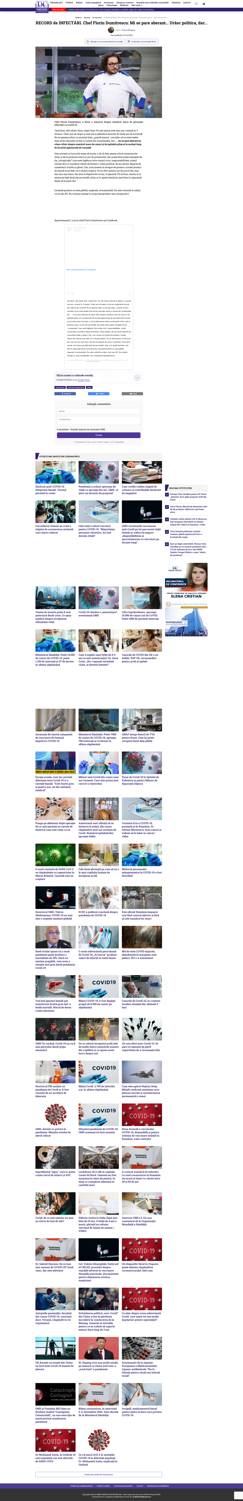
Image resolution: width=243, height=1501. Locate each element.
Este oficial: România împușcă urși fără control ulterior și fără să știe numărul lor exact (140, 915)
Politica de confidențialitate (81, 1486)
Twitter (101, 394)
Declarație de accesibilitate (158, 1486)
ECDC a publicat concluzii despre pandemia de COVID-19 (98, 913)
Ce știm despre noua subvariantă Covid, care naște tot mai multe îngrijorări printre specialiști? (141, 1316)
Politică (69, 2)
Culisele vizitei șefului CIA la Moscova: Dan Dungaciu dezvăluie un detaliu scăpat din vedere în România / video (188, 522)
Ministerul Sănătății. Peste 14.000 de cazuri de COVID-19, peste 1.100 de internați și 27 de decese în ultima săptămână (55, 659)
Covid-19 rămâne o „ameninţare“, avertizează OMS (98, 613)
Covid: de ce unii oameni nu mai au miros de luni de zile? (54, 1219)
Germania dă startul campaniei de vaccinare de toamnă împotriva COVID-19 (53, 738)
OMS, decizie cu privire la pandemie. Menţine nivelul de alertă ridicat (53, 1132)
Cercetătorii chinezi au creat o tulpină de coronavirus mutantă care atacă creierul (54, 529)
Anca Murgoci (128, 30)
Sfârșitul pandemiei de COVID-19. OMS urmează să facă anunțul (98, 1130)
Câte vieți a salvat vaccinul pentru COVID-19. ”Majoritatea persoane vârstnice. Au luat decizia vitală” (97, 530)
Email (134, 394)
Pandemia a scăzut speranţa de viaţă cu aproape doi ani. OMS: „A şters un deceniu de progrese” (98, 490)
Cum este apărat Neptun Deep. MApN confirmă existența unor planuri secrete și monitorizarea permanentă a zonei (141, 1091)
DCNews (42, 7)
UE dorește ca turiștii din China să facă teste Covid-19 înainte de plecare (54, 1366)
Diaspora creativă (124, 2)
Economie (108, 2)
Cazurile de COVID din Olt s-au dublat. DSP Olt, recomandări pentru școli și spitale (140, 658)
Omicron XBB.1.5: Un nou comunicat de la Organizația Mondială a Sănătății (139, 1221)
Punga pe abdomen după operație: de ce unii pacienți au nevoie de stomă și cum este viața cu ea (55, 826)
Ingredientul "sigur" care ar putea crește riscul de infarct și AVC (55, 1173)
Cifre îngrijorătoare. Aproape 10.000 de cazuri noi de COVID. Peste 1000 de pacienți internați (140, 615)
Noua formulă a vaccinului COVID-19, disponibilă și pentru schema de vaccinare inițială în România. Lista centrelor (140, 1133)
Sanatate (87, 17)
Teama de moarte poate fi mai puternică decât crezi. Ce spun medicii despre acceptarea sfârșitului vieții (53, 617)
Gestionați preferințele (123, 1486)
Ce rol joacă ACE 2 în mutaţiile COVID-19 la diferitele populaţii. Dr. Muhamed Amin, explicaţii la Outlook (98, 1459)
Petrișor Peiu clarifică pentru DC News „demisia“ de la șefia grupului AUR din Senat (188, 497)
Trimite (98, 435)
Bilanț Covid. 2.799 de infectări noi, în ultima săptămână (97, 1088)
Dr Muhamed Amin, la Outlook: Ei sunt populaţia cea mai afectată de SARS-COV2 (55, 1458)
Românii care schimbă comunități (152, 2)
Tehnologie (112, 5)
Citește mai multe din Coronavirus (98, 1474)
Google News (84, 380)
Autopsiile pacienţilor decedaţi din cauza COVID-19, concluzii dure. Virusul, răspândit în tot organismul (53, 1318)
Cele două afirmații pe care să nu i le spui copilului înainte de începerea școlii (99, 872)
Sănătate (176, 2)
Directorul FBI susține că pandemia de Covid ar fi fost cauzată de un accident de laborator (52, 1091)
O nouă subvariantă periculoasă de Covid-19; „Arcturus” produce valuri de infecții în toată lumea (98, 955)
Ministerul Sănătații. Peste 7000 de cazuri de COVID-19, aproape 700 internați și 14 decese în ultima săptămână (97, 739)
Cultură (186, 2)
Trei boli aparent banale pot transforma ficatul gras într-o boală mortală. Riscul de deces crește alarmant (53, 1005)
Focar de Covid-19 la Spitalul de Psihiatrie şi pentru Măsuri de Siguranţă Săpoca (140, 780)
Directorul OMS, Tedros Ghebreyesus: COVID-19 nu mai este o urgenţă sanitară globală (53, 915)
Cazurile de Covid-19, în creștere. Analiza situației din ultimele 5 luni (141, 1004)
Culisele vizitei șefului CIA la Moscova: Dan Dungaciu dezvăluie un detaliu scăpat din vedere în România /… (111, 9)
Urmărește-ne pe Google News (143, 41)
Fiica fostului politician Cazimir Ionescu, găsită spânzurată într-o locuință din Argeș (186, 534)
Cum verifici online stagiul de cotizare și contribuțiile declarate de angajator (141, 490)
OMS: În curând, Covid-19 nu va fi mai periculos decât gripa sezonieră (55, 1047)
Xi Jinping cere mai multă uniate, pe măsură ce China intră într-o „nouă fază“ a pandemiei (98, 1366)
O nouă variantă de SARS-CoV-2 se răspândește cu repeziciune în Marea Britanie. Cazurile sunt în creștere (54, 874)
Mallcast (124, 5)
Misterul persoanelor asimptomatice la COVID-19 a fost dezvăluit (142, 872)
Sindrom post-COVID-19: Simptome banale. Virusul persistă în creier (50, 490)
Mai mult (137, 5)
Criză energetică (93, 2)
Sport (101, 5)
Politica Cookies (103, 1486)
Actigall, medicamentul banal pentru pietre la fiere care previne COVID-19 (142, 1412)
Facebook (67, 394)
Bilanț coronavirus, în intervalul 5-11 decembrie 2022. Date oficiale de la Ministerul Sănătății (98, 1412)
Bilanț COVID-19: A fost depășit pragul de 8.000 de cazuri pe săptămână (97, 1004)
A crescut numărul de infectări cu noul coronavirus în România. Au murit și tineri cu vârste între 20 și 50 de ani (141, 1176)
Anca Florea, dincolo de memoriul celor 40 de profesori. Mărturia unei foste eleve (188, 509)
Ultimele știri (56, 2)
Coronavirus (97, 17)
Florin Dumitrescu (93, 360)
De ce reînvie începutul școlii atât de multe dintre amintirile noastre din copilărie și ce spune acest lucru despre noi (99, 1048)
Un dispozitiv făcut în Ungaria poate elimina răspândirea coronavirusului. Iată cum (140, 1267)
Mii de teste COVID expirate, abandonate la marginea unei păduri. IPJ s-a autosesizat (139, 955)
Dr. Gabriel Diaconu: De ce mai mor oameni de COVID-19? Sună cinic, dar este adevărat (54, 1267)
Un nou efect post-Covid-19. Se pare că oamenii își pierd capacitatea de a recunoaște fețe (141, 1047)
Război (79, 2)
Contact (140, 1486)
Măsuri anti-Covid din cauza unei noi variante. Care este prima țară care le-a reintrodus (98, 780)
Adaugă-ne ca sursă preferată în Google (106, 41)
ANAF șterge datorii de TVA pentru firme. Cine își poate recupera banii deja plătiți (138, 738)
